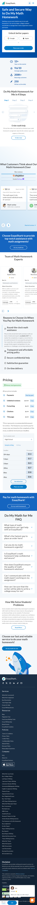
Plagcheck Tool (6, 717)
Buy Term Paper (6, 798)
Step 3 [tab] (22, 100)
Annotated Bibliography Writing (10, 786)
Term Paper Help (6, 702)
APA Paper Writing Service (9, 801)
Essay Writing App (7, 722)
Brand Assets (5, 724)
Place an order (18, 487)
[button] (3, 112)
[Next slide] (8, 311)
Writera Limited (20, 874)
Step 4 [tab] (30, 100)
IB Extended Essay (7, 853)
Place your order (18, 48)
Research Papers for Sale (8, 816)
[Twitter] (7, 683)
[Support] (21, 683)
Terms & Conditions (7, 733)
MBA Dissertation (7, 846)
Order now (18, 138)
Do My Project (6, 826)
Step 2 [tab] (14, 100)
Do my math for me (12, 648)
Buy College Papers (7, 776)
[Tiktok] (18, 683)
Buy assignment (6, 823)
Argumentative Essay (8, 793)
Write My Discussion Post (9, 836)
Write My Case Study (8, 774)
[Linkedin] (14, 683)
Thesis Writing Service (8, 838)
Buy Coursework (6, 806)
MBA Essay (5, 811)
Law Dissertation (6, 848)
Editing (18, 445)
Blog (3, 714)
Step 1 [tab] (6, 100)
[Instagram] (10, 683)
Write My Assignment (8, 697)
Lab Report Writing (7, 779)
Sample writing (9, 445)
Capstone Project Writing (9, 781)
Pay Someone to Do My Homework (11, 821)
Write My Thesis (6, 841)
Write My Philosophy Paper (9, 803)
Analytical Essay (6, 813)
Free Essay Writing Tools (8, 719)
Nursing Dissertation (7, 851)
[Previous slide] (3, 311)
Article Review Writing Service (10, 818)
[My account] (29, 3)
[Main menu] (33, 3)
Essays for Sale (6, 705)
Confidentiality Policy (8, 741)
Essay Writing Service (8, 707)
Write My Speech (6, 843)
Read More (18, 627)
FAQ (3, 755)
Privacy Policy (5, 736)
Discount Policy (6, 746)
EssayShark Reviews (7, 760)
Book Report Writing (7, 833)
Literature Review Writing (9, 784)
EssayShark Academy (7, 727)
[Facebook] (3, 683)
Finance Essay (6, 791)
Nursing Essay (6, 808)
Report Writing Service (8, 828)
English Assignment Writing (9, 789)
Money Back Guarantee (8, 748)
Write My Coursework (8, 695)
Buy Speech (5, 831)
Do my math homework (18, 506)
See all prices (18, 481)
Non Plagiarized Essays (8, 796)
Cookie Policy (5, 738)
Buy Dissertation (6, 700)
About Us (4, 758)
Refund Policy (5, 743)
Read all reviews (29, 225)
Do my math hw (18, 247)
